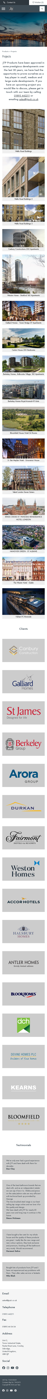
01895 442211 (22, 95)
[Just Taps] (11, 9)
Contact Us (10, 2)
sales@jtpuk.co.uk (28, 99)
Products (5, 51)
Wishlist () (39, 2)
